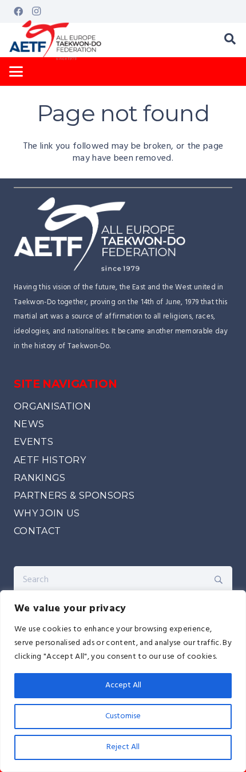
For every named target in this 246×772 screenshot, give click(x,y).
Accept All (123, 685)
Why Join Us (47, 513)
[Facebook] (18, 11)
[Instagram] (36, 11)
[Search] (218, 580)
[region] (123, 681)
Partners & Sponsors (74, 495)
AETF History (50, 460)
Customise (123, 716)
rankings (40, 477)
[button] (230, 40)
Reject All (123, 747)
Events (33, 441)
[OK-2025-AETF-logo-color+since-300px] (55, 40)
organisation (52, 406)
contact (37, 531)
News (29, 424)
